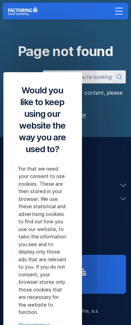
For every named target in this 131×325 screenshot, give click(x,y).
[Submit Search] (119, 77)
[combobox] (84, 77)
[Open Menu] (119, 11)
